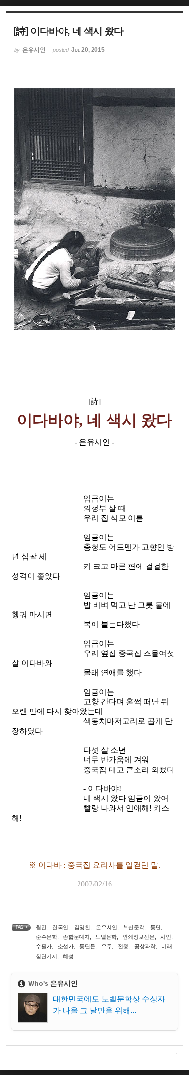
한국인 (60, 927)
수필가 (44, 946)
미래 (166, 946)
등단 (155, 927)
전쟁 (123, 946)
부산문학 (133, 927)
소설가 (66, 946)
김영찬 (82, 927)
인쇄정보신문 (139, 937)
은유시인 (106, 927)
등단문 (87, 946)
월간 (41, 927)
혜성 (68, 956)
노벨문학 (106, 937)
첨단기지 (46, 956)
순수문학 (46, 937)
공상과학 (145, 946)
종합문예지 (76, 937)
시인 (165, 937)
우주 (106, 946)
